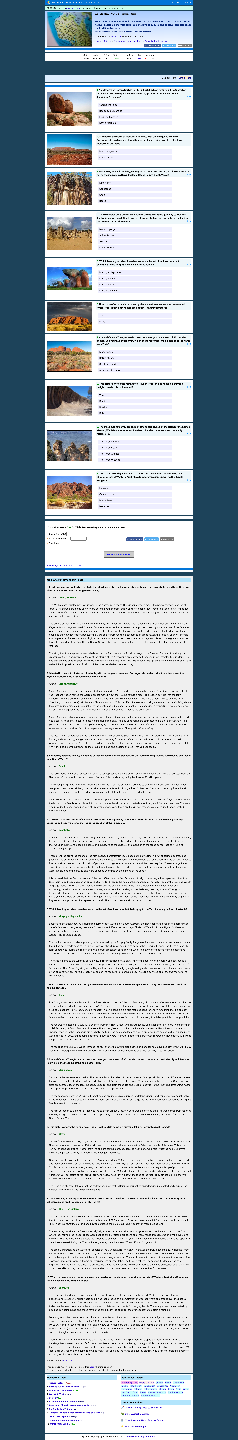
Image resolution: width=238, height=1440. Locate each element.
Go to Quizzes (137, 1414)
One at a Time (169, 77)
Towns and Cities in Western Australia (69, 1405)
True (101, 315)
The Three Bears (108, 447)
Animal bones (106, 235)
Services (93, 2)
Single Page (185, 77)
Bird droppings (107, 229)
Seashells (104, 241)
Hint (189, 97)
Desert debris (106, 247)
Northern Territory (130, 1395)
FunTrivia (135, 1426)
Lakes (143, 1392)
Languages (149, 1386)
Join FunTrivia (73, 8)
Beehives (104, 506)
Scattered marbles (109, 364)
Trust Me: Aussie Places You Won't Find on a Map (74, 1412)
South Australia (175, 1392)
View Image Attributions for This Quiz (65, 565)
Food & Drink (136, 1386)
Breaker (103, 407)
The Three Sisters (109, 441)
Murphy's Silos (107, 284)
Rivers (171, 1389)
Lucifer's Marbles (108, 117)
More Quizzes (145, 1420)
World (168, 1382)
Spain (178, 1389)
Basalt (102, 200)
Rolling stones (106, 358)
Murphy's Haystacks (110, 272)
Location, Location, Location (64, 1420)
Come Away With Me (61, 1424)
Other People (150, 1389)
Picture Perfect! (57, 1383)
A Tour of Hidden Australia (63, 1401)
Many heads (106, 352)
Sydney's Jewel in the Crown (64, 1386)
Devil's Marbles (107, 122)
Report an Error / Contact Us (141, 1436)
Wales (186, 1389)
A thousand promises (110, 370)
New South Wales (129, 1392)
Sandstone (105, 188)
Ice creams (105, 488)
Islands (162, 1389)
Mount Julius (106, 157)
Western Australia (157, 1392)
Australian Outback (150, 1395)
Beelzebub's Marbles (110, 110)
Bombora (104, 401)
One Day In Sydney (60, 1416)
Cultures (138, 1389)
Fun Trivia (57, 2)
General (159, 1382)
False (102, 321)
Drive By (53, 1398)
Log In (188, 2)
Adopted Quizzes (129, 1382)
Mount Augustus (108, 151)
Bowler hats (105, 500)
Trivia (82, 2)
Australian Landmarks (61, 1390)
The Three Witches (109, 459)
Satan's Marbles (108, 104)
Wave (102, 395)
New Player (175, 2)
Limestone (105, 182)
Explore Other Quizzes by (143, 1407)
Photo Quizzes (146, 1382)
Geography (178, 1382)
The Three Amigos (109, 453)
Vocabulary (162, 1386)
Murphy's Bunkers (109, 290)
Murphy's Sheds (108, 278)
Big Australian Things (60, 1409)
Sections (70, 2)
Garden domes (107, 494)
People (124, 1386)
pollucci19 (116, 36)
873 (139, 58)
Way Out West (56, 1394)
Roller (102, 413)
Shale (102, 194)
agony (93, 1367)
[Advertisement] (119, 67)
